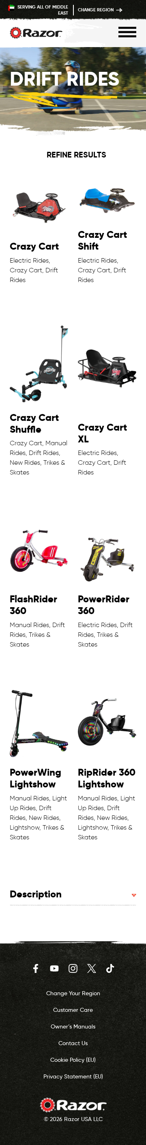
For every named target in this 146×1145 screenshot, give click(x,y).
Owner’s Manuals (73, 1026)
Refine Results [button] (76, 154)
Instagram (73, 968)
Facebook (35, 968)
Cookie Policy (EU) (73, 1059)
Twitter (91, 968)
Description (36, 894)
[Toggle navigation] (127, 32)
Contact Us (73, 1043)
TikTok (110, 968)
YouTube (54, 968)
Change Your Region (73, 993)
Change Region (96, 10)
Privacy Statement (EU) (73, 1076)
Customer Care (73, 1009)
